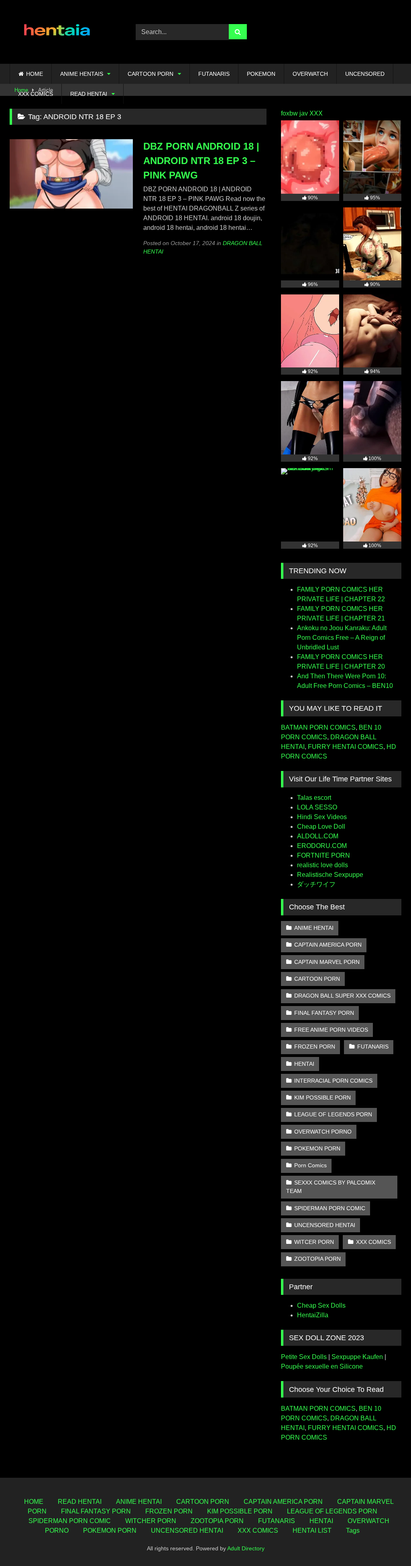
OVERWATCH (310, 74)
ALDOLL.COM (317, 836)
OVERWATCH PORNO (323, 1131)
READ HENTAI (88, 94)
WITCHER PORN (150, 1520)
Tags (353, 1530)
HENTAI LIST (312, 1530)
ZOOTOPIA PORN (317, 1259)
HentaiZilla (312, 1315)
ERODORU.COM (322, 845)
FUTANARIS (214, 74)
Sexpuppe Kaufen (357, 1356)
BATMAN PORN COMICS (318, 727)
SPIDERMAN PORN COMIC (329, 1208)
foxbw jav (294, 113)
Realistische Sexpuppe (330, 874)
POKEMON (261, 74)
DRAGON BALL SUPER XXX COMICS (342, 995)
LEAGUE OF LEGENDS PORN (333, 1114)
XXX (316, 113)
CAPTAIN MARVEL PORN (327, 962)
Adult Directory (246, 1548)
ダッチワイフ (316, 884)
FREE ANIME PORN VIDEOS (331, 1029)
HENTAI (304, 1064)
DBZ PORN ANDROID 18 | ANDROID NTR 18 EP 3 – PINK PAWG (201, 161)
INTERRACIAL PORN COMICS (333, 1080)
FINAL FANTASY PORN (324, 1013)
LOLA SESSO (317, 807)
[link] (386, 1542)
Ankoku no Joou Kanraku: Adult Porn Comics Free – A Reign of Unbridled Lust (342, 638)
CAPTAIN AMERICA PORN (328, 944)
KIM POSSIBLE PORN (322, 1097)
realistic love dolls (322, 865)
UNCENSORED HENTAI (324, 1225)
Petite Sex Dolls (304, 1356)
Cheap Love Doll (321, 826)
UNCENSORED (365, 74)
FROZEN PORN (314, 1046)
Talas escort (314, 797)
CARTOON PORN (150, 74)
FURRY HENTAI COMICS (345, 746)
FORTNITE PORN (323, 855)
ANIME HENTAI (314, 928)
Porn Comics (310, 1165)
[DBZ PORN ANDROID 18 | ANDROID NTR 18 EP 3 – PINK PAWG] (71, 206)
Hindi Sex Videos (322, 816)
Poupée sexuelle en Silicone (322, 1366)
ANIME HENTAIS (81, 74)
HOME (34, 74)
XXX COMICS (35, 94)
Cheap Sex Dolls (321, 1305)
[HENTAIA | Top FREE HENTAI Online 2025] (63, 31)
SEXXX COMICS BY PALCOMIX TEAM (330, 1187)
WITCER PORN (314, 1242)
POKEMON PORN (317, 1148)
